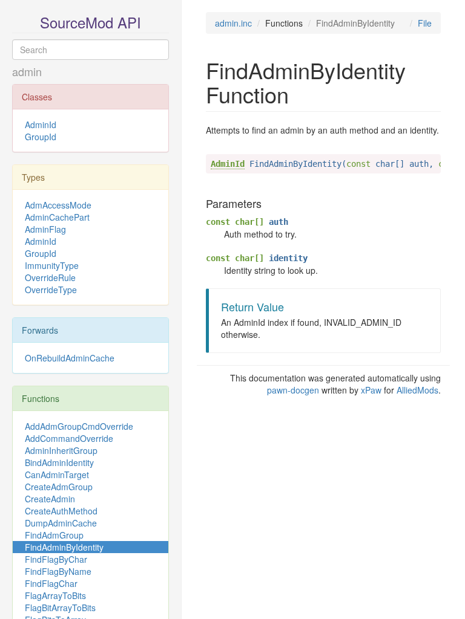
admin (27, 71)
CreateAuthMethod (61, 511)
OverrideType (51, 290)
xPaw (371, 390)
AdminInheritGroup (61, 450)
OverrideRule (50, 277)
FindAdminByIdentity (64, 547)
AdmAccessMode (58, 205)
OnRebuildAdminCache (69, 358)
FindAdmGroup (54, 535)
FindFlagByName (58, 571)
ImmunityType (52, 265)
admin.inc (233, 23)
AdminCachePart (57, 217)
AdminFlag (45, 229)
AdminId (40, 124)
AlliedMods (417, 390)
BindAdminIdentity (59, 462)
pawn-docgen (293, 390)
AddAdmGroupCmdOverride (79, 426)
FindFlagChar (51, 583)
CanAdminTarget (57, 474)
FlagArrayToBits (55, 595)
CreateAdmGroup (59, 487)
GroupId (40, 137)
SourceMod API (90, 22)
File (425, 23)
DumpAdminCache (61, 523)
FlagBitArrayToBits (60, 607)
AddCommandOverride (69, 438)
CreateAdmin (50, 499)
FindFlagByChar (56, 559)
